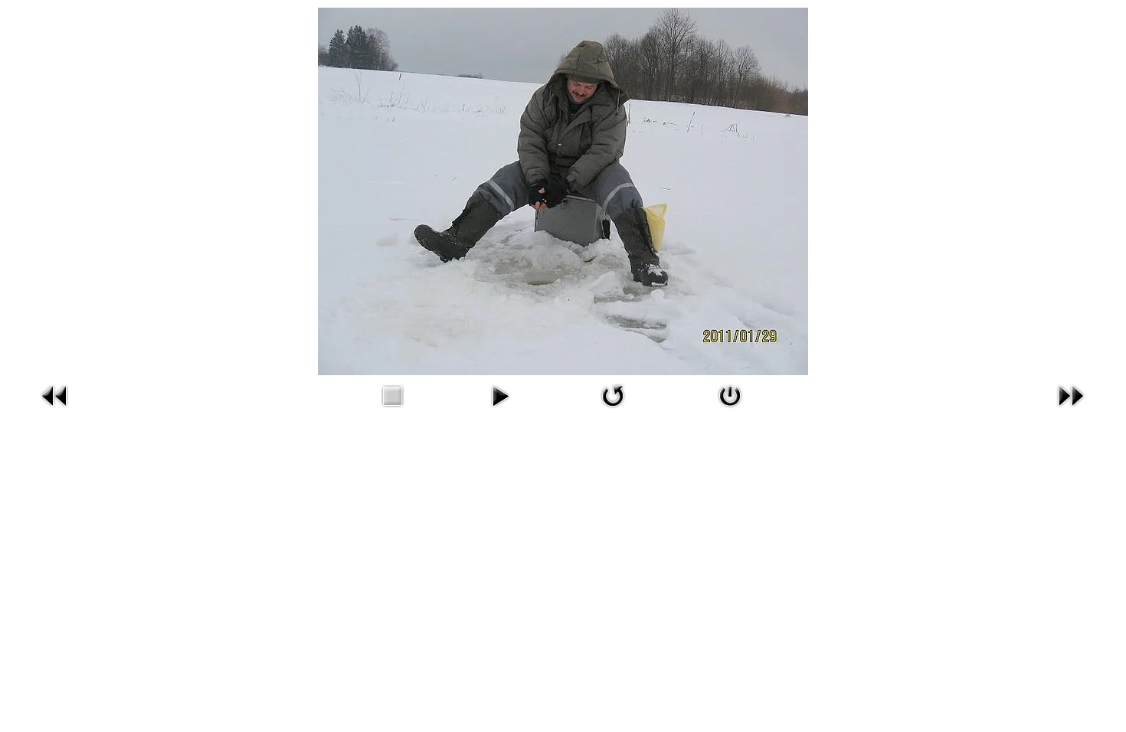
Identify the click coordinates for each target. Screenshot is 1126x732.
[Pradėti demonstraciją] (500, 394)
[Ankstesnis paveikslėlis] (55, 394)
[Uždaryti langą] (730, 394)
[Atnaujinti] (613, 394)
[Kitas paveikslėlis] (1070, 394)
